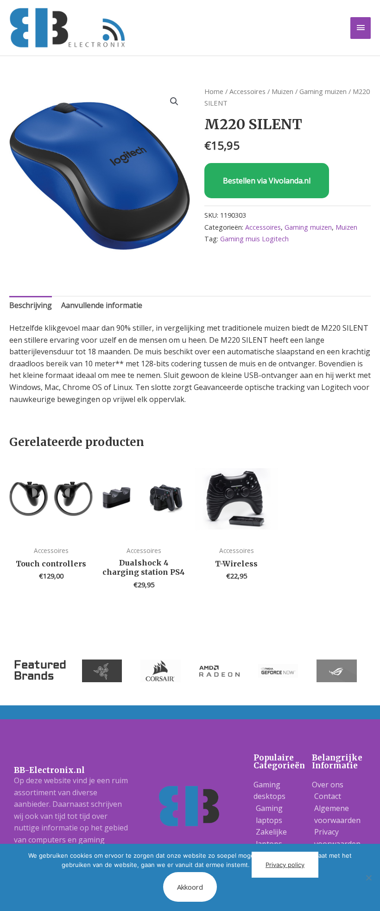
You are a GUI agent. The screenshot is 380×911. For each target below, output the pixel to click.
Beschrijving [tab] (30, 305)
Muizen (282, 91)
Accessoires (247, 91)
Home (213, 91)
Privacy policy (285, 864)
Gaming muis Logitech (254, 238)
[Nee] (368, 877)
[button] (174, 101)
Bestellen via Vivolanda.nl (266, 181)
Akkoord (190, 887)
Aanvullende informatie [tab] (101, 305)
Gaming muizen (323, 91)
